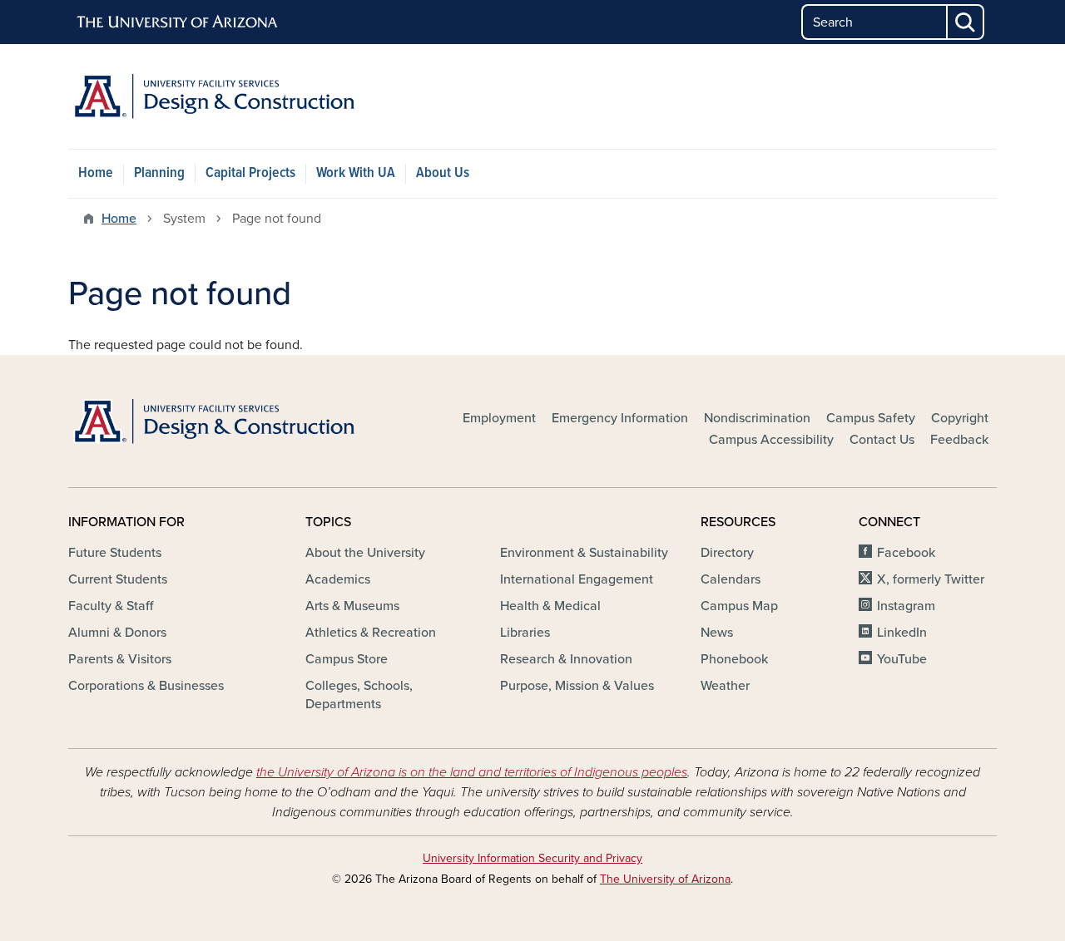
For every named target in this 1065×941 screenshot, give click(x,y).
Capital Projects (250, 173)
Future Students (114, 552)
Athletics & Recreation (370, 632)
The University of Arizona (665, 879)
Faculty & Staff (110, 606)
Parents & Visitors (119, 659)
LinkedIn (902, 632)
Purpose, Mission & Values (577, 685)
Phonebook (734, 659)
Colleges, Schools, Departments (359, 694)
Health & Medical (550, 606)
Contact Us (882, 439)
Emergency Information (620, 418)
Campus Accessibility (771, 439)
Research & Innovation (566, 659)
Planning (159, 173)
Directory (727, 552)
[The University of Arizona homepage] (178, 22)
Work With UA (355, 173)
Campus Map (739, 606)
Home (95, 173)
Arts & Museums (352, 606)
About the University (365, 552)
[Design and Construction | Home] (216, 96)
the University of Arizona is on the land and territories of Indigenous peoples (471, 772)
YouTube (902, 659)
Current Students (117, 579)
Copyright (959, 418)
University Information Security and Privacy (532, 858)
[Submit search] (966, 22)
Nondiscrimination (757, 418)
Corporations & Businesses (146, 685)
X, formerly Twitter (930, 579)
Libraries (525, 632)
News (717, 632)
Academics (337, 579)
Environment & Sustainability (584, 552)
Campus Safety (870, 418)
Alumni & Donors (117, 632)
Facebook (906, 552)
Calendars (730, 579)
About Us (442, 173)
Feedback (959, 439)
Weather (725, 685)
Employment (499, 418)
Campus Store (346, 659)
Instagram (906, 606)
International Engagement (576, 579)
